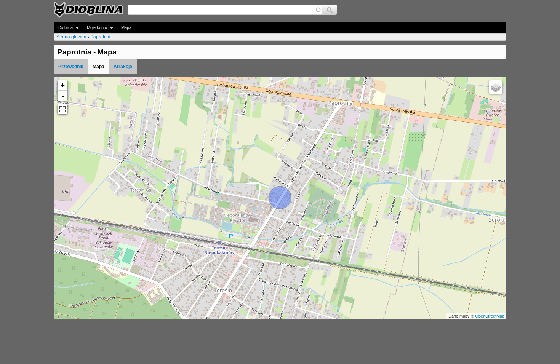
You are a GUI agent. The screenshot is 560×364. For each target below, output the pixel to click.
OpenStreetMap (489, 316)
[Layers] (495, 87)
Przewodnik (70, 66)
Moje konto (94, 27)
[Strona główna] (88, 10)
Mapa (126, 27)
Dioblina (63, 27)
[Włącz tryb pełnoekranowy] (62, 109)
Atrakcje (123, 66)
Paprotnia (100, 37)
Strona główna (71, 37)
